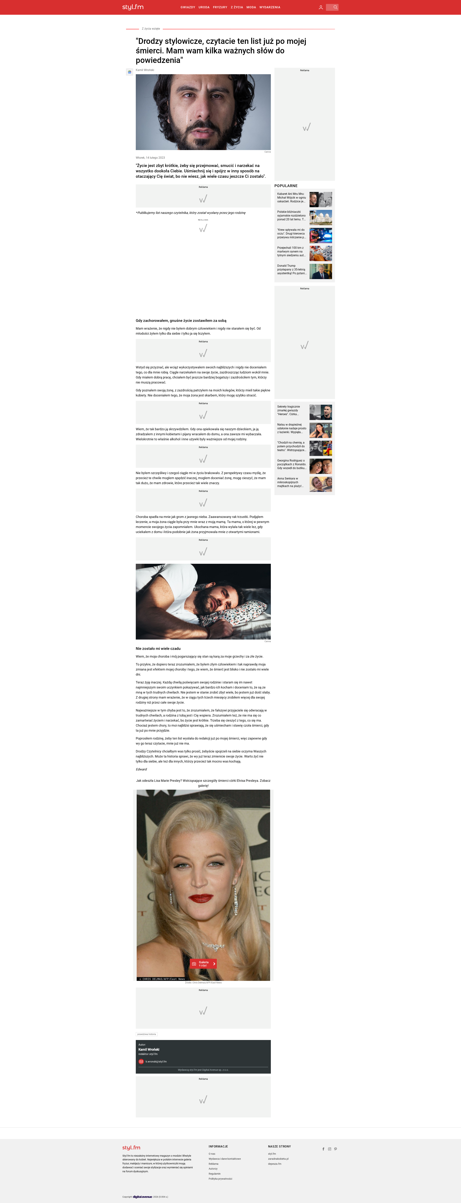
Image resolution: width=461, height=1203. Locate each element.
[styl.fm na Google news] (129, 71)
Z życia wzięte (151, 28)
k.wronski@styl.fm (156, 1061)
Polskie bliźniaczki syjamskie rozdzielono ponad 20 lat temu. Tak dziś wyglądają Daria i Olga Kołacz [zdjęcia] (292, 215)
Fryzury (220, 7)
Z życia (237, 7)
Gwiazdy (188, 7)
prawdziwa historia (146, 1034)
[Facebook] (323, 1149)
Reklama (213, 1163)
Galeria (204, 963)
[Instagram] (329, 1149)
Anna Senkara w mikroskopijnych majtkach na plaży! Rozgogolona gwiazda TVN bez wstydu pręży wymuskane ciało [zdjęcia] (291, 482)
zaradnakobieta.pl (278, 1158)
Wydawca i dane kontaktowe (225, 1158)
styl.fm (272, 1153)
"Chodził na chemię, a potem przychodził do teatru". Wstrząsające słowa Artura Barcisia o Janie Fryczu (292, 446)
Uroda (204, 7)
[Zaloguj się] (321, 7)
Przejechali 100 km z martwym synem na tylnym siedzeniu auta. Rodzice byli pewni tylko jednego (291, 251)
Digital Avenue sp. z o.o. (215, 1069)
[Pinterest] (335, 1149)
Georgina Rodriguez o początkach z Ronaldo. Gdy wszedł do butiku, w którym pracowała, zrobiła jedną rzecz (291, 464)
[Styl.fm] (136, 7)
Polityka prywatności (220, 1178)
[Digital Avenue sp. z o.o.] (142, 1197)
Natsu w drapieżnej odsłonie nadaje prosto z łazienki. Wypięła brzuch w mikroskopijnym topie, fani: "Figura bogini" (291, 428)
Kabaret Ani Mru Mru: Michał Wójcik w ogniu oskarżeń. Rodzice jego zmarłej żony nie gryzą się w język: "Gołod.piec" (291, 197)
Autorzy (213, 1168)
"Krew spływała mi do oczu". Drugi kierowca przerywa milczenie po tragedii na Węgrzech (291, 233)
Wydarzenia (269, 7)
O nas (212, 1153)
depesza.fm (274, 1163)
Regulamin (215, 1173)
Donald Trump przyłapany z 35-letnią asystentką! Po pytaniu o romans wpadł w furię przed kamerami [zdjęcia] (291, 269)
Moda (251, 7)
